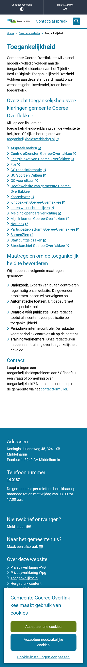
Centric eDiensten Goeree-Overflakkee (41, 153)
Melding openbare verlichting (34, 213)
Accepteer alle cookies (43, 626)
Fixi (13, 164)
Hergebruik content (26, 583)
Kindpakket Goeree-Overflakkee (36, 202)
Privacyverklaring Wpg (28, 572)
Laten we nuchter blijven (30, 208)
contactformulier (54, 389)
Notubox (17, 224)
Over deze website (29, 33)
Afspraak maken (24, 148)
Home (10, 33)
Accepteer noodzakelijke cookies (43, 642)
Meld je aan (16, 526)
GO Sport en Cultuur (26, 175)
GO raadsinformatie (26, 170)
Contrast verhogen (22, 4)
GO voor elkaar (22, 180)
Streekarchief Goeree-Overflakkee (38, 245)
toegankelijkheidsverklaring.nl (31, 139)
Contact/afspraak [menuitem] (51, 21)
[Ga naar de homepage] (18, 21)
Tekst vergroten (65, 5)
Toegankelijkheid (24, 578)
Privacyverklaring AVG (28, 567)
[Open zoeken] (76, 21)
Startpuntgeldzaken (26, 240)
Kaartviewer (20, 197)
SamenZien (20, 235)
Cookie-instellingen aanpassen (43, 657)
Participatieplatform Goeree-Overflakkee (43, 229)
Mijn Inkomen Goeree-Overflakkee (38, 218)
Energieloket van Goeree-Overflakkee (40, 159)
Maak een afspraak (22, 546)
